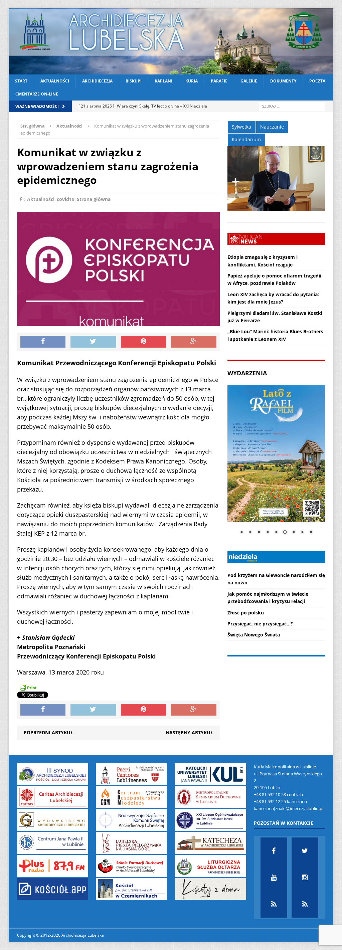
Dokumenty (283, 81)
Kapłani (163, 81)
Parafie (219, 81)
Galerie (248, 81)
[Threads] (305, 904)
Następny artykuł (189, 732)
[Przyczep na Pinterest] (143, 342)
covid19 (65, 199)
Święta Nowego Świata (253, 634)
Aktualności (54, 81)
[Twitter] (305, 850)
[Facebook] (274, 850)
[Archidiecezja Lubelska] (171, 41)
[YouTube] (274, 877)
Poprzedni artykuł (48, 732)
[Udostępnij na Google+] (193, 342)
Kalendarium (246, 139)
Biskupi (134, 81)
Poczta (317, 81)
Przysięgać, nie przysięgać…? (260, 623)
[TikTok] (274, 904)
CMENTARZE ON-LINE (36, 94)
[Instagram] (305, 877)
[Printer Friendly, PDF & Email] (28, 688)
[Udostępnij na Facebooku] (43, 342)
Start (21, 81)
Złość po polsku (245, 612)
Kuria (191, 81)
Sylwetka (241, 127)
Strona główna (94, 199)
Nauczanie (272, 127)
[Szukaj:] (291, 106)
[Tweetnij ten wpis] (93, 342)
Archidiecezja (97, 81)
